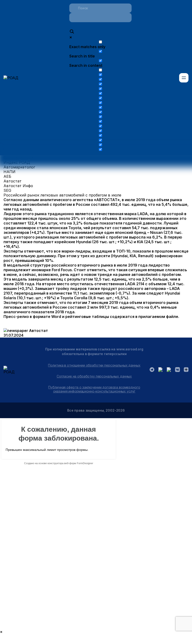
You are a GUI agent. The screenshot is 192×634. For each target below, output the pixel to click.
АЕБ (7, 176)
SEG (7, 190)
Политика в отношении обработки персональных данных (94, 365)
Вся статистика (18, 157)
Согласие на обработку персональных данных (94, 376)
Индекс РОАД (17, 162)
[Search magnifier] (71, 32)
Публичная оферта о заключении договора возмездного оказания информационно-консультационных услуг (94, 389)
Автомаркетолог (19, 167)
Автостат (13, 181)
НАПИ (9, 171)
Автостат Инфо (18, 185)
